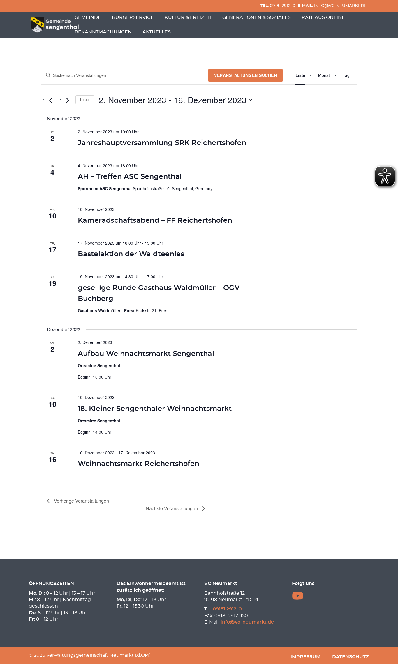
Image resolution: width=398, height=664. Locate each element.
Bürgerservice (133, 17)
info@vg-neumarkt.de (332, 5)
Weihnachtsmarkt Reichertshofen (138, 463)
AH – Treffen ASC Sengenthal (130, 176)
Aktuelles (156, 32)
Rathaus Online (323, 17)
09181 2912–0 (277, 5)
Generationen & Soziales (256, 17)
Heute (85, 99)
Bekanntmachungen (103, 32)
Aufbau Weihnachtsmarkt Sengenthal (146, 353)
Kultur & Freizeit (188, 17)
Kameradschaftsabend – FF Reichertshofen (155, 220)
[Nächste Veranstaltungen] (67, 100)
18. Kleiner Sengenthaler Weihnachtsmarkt (155, 408)
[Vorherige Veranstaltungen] (50, 100)
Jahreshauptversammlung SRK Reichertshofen (162, 142)
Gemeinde (88, 17)
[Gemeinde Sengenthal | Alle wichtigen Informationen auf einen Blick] (55, 24)
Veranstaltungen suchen (245, 75)
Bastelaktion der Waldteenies (131, 254)
